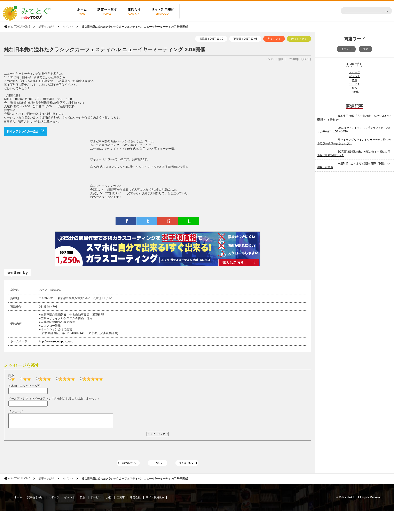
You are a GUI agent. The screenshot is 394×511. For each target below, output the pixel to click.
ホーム (18, 497)
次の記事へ (186, 463)
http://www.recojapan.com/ (56, 341)
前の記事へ (129, 463)
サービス (354, 84)
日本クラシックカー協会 (23, 131)
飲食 (354, 80)
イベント (68, 26)
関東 (365, 49)
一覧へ (157, 463)
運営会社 (135, 497)
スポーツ (354, 72)
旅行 (354, 88)
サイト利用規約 (155, 497)
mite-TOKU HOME (19, 26)
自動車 (355, 91)
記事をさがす (47, 26)
